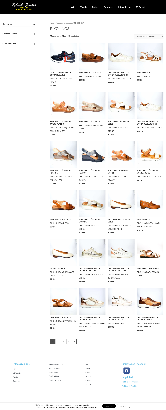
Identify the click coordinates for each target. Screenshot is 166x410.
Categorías (7, 24)
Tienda (83, 7)
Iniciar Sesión (124, 7)
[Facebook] (127, 371)
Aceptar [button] (109, 406)
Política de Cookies (129, 386)
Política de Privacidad (131, 382)
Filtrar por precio (9, 43)
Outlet (95, 7)
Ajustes (123, 406)
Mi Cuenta (141, 7)
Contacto (108, 7)
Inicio (72, 7)
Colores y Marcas (9, 34)
